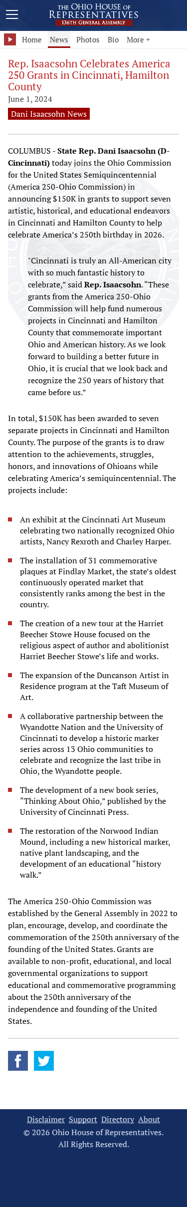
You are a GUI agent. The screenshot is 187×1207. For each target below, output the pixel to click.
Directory (117, 1119)
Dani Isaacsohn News (49, 113)
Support (83, 1119)
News (59, 39)
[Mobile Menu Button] (12, 16)
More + (138, 39)
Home (32, 39)
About (149, 1119)
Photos (88, 39)
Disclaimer (46, 1119)
